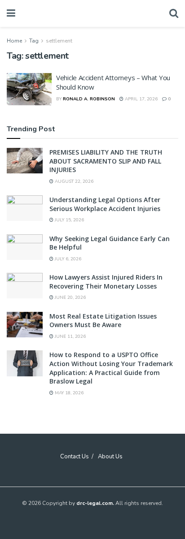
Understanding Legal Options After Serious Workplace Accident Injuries (104, 204)
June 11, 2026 (69, 336)
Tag (34, 40)
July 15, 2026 (68, 220)
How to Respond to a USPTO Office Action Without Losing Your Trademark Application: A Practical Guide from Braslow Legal (111, 367)
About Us (110, 457)
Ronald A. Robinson (89, 99)
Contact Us (74, 457)
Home (14, 40)
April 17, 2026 (140, 99)
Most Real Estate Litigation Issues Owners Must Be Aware (103, 320)
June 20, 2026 (69, 297)
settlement (59, 40)
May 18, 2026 (68, 393)
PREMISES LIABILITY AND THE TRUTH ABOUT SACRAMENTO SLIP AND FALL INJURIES (105, 161)
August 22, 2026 (73, 181)
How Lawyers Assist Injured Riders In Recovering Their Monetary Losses (106, 281)
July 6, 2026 (67, 259)
